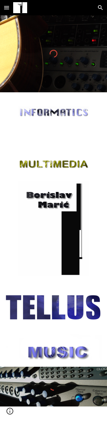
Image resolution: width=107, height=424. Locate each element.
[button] (6, 7)
